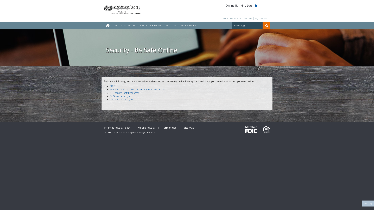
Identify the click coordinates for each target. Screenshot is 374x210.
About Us (171, 25)
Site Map (189, 127)
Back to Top (367, 203)
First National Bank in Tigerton (123, 10)
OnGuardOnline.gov (120, 96)
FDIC (112, 86)
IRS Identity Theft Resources (124, 92)
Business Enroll (235, 18)
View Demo (248, 18)
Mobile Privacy (146, 127)
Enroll (225, 18)
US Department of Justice (123, 99)
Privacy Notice (188, 25)
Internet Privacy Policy (117, 127)
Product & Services (125, 25)
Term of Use (169, 127)
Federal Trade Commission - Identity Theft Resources (137, 89)
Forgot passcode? (261, 18)
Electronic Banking (150, 25)
